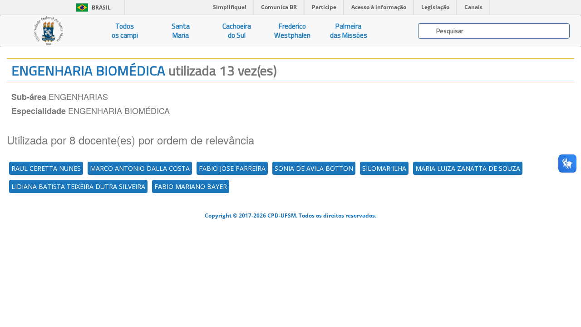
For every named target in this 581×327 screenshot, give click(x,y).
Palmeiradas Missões (348, 30)
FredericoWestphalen (292, 30)
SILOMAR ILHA (384, 168)
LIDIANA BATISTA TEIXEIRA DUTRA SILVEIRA (78, 186)
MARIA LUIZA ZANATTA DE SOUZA (467, 168)
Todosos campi (125, 30)
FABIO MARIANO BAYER (190, 186)
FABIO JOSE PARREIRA (232, 168)
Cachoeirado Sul (236, 30)
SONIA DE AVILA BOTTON (314, 168)
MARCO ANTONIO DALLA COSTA (140, 168)
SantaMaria (181, 30)
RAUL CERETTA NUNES (46, 168)
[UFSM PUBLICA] (48, 31)
